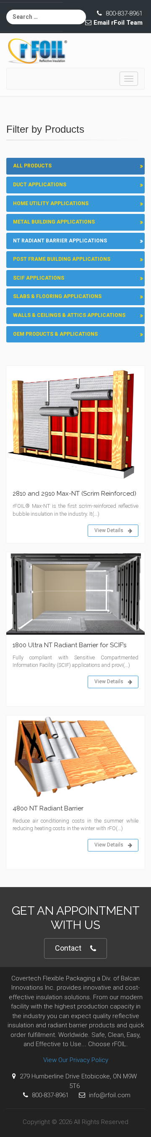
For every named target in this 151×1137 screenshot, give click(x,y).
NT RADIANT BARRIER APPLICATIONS (60, 241)
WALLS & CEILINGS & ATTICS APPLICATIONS (69, 315)
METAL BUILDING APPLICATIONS (54, 222)
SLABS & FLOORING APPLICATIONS (57, 296)
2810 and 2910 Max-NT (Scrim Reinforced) (74, 493)
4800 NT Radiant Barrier (48, 808)
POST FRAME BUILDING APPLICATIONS (61, 259)
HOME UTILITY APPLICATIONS (51, 203)
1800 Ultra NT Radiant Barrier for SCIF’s (69, 645)
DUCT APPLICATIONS (39, 185)
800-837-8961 (123, 13)
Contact (68, 948)
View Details (108, 530)
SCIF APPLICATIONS (38, 278)
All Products (32, 166)
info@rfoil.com (108, 1095)
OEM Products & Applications (55, 334)
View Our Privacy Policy (75, 1060)
